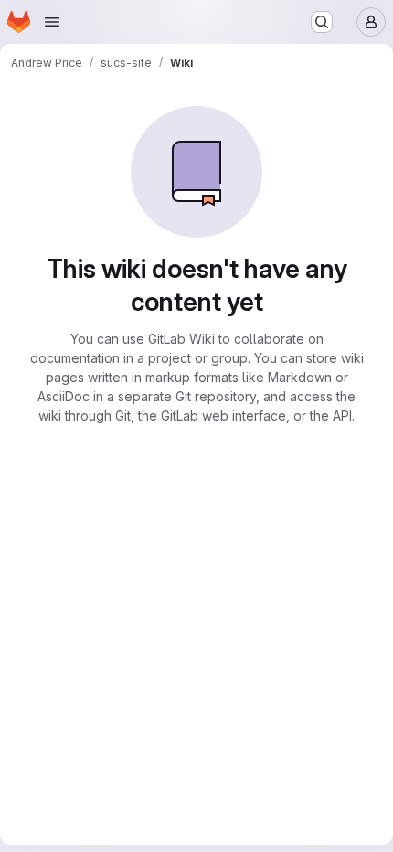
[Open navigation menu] (52, 22)
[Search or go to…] (322, 22)
